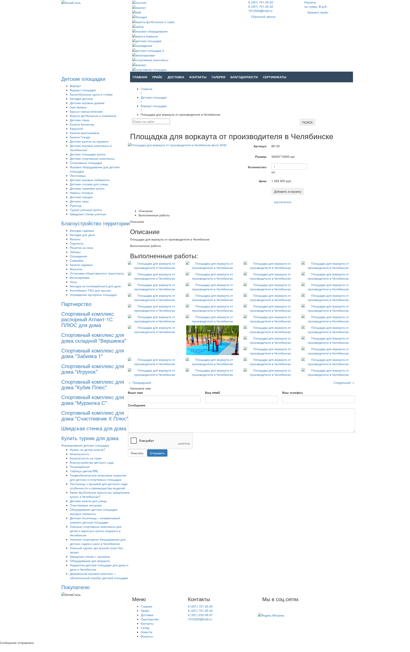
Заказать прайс (317, 12)
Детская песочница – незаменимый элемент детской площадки (95, 520)
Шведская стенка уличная (88, 214)
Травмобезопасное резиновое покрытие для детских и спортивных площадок (98, 477)
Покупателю (75, 587)
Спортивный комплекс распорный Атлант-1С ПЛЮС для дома (87, 319)
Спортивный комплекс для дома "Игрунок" (92, 368)
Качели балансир (82, 124)
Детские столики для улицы (89, 184)
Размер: (261, 156)
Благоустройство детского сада (92, 462)
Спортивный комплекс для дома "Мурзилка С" (92, 399)
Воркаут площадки (83, 90)
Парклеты (76, 243)
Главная (140, 77)
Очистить (137, 453)
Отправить (157, 453)
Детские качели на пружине (89, 141)
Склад (145, 627)
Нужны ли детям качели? (87, 449)
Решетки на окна (81, 247)
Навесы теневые (81, 192)
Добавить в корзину (287, 191)
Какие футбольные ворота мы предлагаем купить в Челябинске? (100, 494)
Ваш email (212, 392)
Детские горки (79, 120)
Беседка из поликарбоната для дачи (95, 286)
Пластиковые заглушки (86, 505)
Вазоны (75, 239)
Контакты (197, 77)
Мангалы (76, 269)
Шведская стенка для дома (93, 428)
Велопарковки (79, 277)
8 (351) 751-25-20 (260, 2)
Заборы (75, 252)
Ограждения (78, 256)
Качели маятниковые (84, 133)
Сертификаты (274, 77)
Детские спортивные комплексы (92, 158)
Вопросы (147, 636)
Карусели (76, 128)
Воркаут (75, 86)
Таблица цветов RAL (84, 471)
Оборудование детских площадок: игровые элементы (94, 511)
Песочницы (78, 175)
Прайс (157, 77)
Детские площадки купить (88, 154)
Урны (73, 282)
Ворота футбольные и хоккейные (93, 116)
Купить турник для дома (90, 438)
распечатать (282, 202)
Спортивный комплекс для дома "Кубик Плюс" (92, 384)
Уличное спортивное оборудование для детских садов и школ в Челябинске (98, 541)
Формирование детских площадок (85, 445)
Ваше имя (135, 392)
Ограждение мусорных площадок (93, 294)
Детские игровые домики (87, 103)
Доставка (176, 77)
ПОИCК (307, 122)
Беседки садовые (82, 230)
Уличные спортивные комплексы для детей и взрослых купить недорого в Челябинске (96, 530)
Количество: (257, 167)
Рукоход (75, 205)
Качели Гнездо (80, 137)
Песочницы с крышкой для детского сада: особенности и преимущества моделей (99, 486)
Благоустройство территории (95, 223)
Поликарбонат (80, 467)
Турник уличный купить (86, 210)
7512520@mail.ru (260, 11)
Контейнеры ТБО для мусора (90, 290)
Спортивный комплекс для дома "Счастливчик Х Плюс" (94, 415)
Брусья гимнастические (86, 111)
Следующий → (344, 382)
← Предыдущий (140, 382)
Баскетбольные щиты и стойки (91, 94)
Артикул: (260, 146)
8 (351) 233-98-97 (200, 615)
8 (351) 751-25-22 (260, 6)
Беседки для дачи (82, 235)
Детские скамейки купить (87, 188)
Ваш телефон (292, 392)
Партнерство (76, 303)
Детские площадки (83, 78)
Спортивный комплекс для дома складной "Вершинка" (93, 337)
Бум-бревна (78, 107)
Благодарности (244, 77)
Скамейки (76, 260)
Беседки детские (81, 98)
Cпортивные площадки (86, 163)
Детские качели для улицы (88, 501)
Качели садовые (81, 265)
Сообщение (136, 405)
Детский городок (81, 197)
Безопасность (79, 454)
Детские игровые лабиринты (90, 180)
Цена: (263, 181)
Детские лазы (79, 201)
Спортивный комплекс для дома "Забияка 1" (92, 353)
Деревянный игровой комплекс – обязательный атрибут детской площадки (99, 575)
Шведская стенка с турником (90, 556)
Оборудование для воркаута (90, 561)
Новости (146, 632)
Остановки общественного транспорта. (97, 273)
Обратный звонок (263, 16)
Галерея (218, 77)
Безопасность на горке (86, 458)
